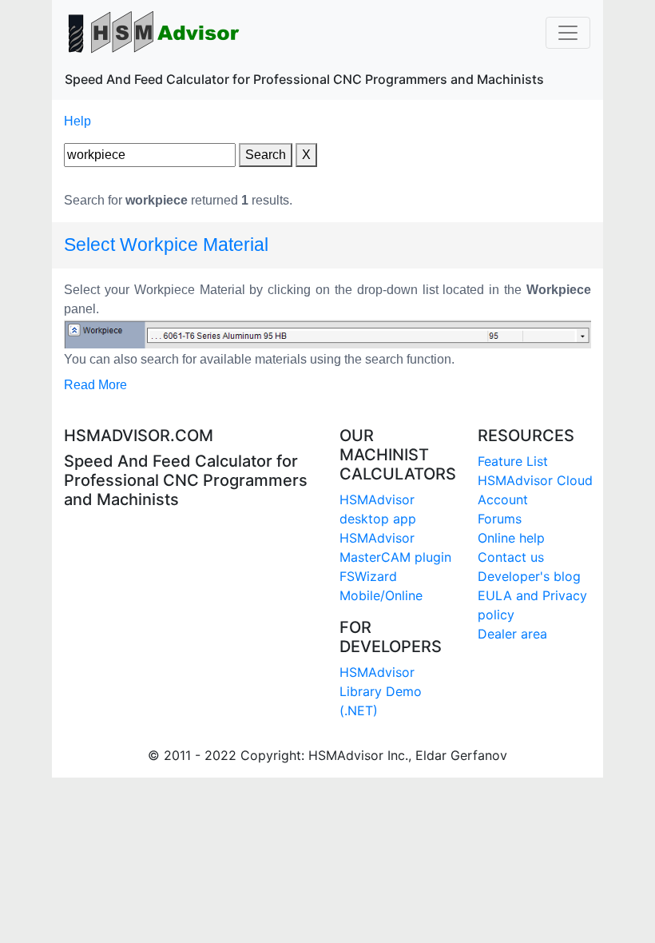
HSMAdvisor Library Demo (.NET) (380, 691)
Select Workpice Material (166, 244)
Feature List (513, 461)
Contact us (511, 557)
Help (77, 121)
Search (265, 154)
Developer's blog (529, 576)
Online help (511, 538)
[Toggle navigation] (568, 33)
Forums (500, 519)
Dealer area (512, 634)
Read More (95, 385)
